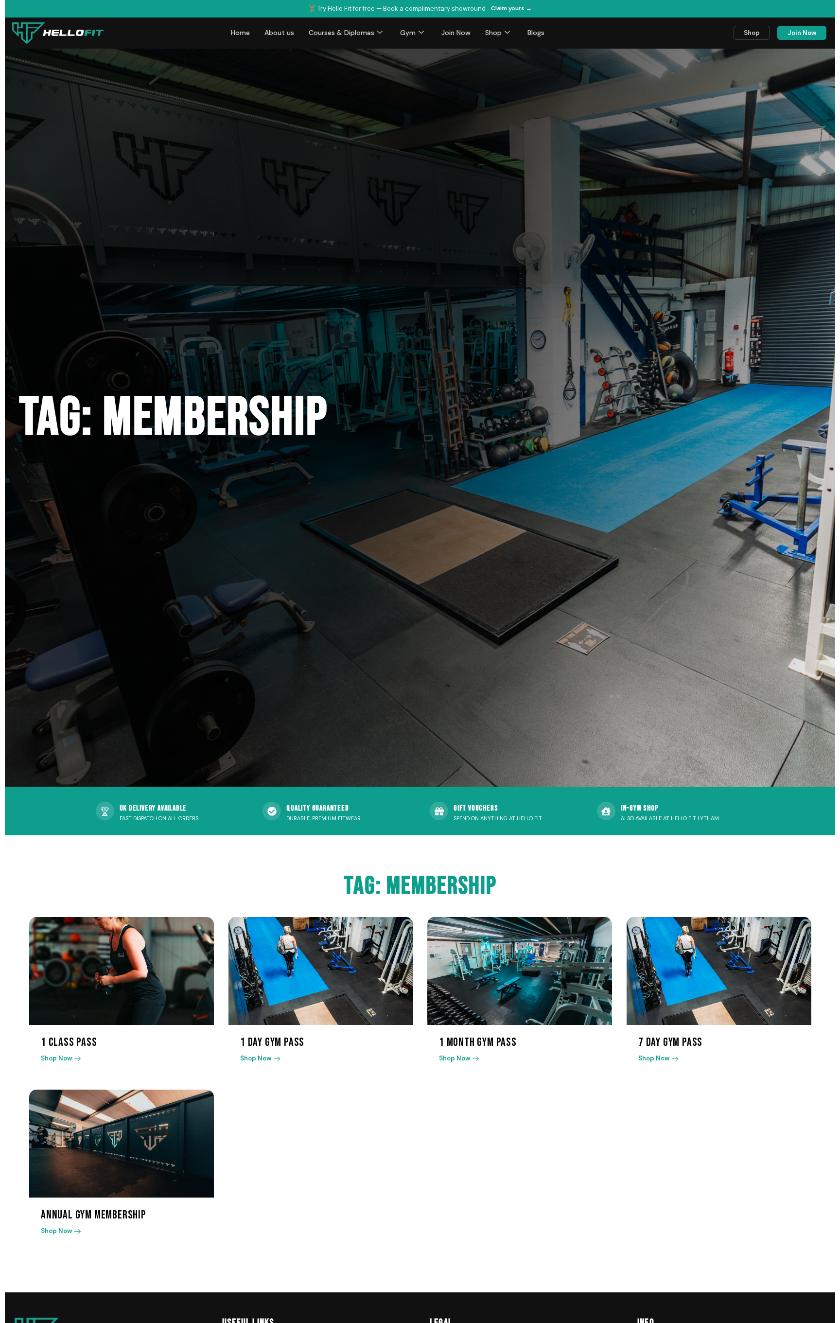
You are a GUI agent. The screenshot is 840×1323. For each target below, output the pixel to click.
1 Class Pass (69, 1042)
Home (240, 32)
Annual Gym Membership (93, 1215)
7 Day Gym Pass (670, 1042)
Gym (408, 32)
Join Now (456, 32)
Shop (493, 32)
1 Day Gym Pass (272, 1042)
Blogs (535, 32)
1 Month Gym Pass (478, 1042)
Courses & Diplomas (341, 32)
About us (279, 32)
